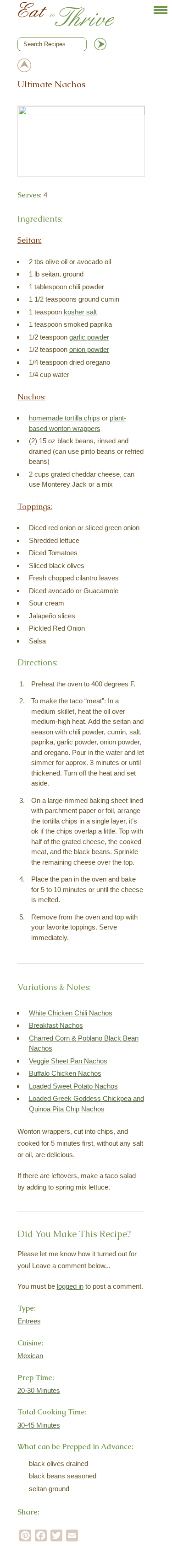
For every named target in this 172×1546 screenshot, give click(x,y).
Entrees (29, 1321)
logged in (70, 1286)
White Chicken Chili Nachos (70, 1013)
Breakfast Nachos (56, 1025)
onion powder (89, 349)
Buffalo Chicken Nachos (65, 1073)
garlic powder (89, 337)
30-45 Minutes (38, 1425)
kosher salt (80, 312)
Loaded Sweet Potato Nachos (73, 1086)
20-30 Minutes (38, 1390)
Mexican (30, 1356)
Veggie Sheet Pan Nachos (68, 1061)
